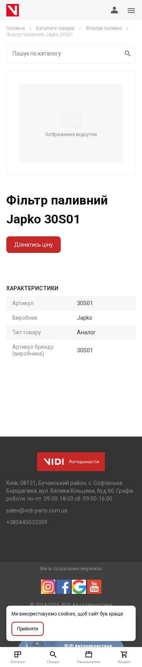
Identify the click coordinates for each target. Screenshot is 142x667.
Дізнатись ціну (33, 244)
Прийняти (27, 629)
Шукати (128, 53)
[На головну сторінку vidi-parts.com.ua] (12, 10)
